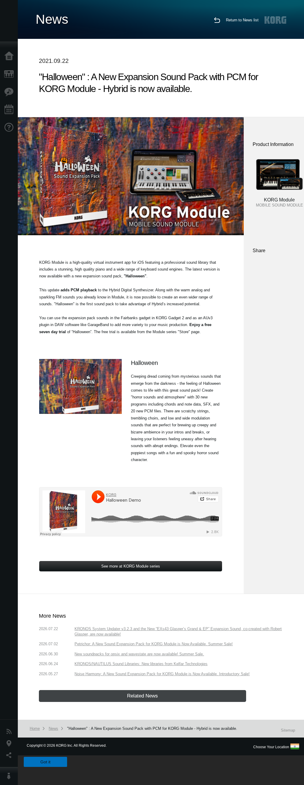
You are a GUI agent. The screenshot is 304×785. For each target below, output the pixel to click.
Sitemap (288, 730)
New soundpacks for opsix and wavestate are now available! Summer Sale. (139, 654)
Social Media (10, 755)
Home (10, 56)
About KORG (10, 776)
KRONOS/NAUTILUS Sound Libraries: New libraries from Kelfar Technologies (141, 664)
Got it (45, 761)
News (10, 732)
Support (10, 127)
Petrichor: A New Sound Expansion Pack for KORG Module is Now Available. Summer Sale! (154, 644)
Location (10, 743)
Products (10, 74)
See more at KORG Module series (130, 566)
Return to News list (242, 20)
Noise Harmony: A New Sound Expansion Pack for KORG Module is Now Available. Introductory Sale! (162, 674)
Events (10, 110)
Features (10, 92)
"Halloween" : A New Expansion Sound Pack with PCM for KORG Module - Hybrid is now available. (152, 728)
